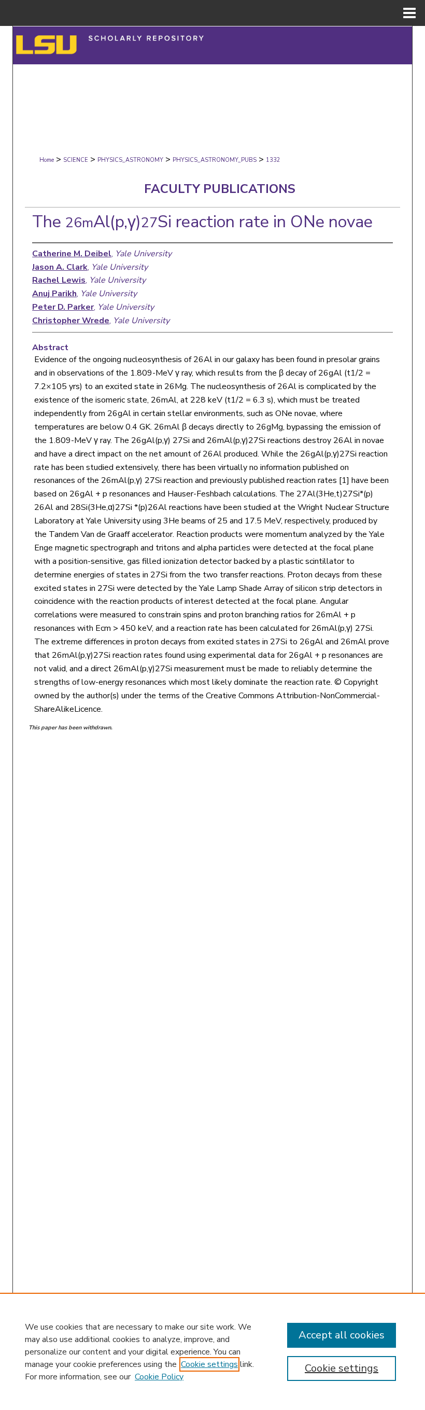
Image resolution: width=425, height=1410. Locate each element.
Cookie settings (209, 1364)
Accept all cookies (342, 1335)
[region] (212, 1351)
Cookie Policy (159, 1377)
